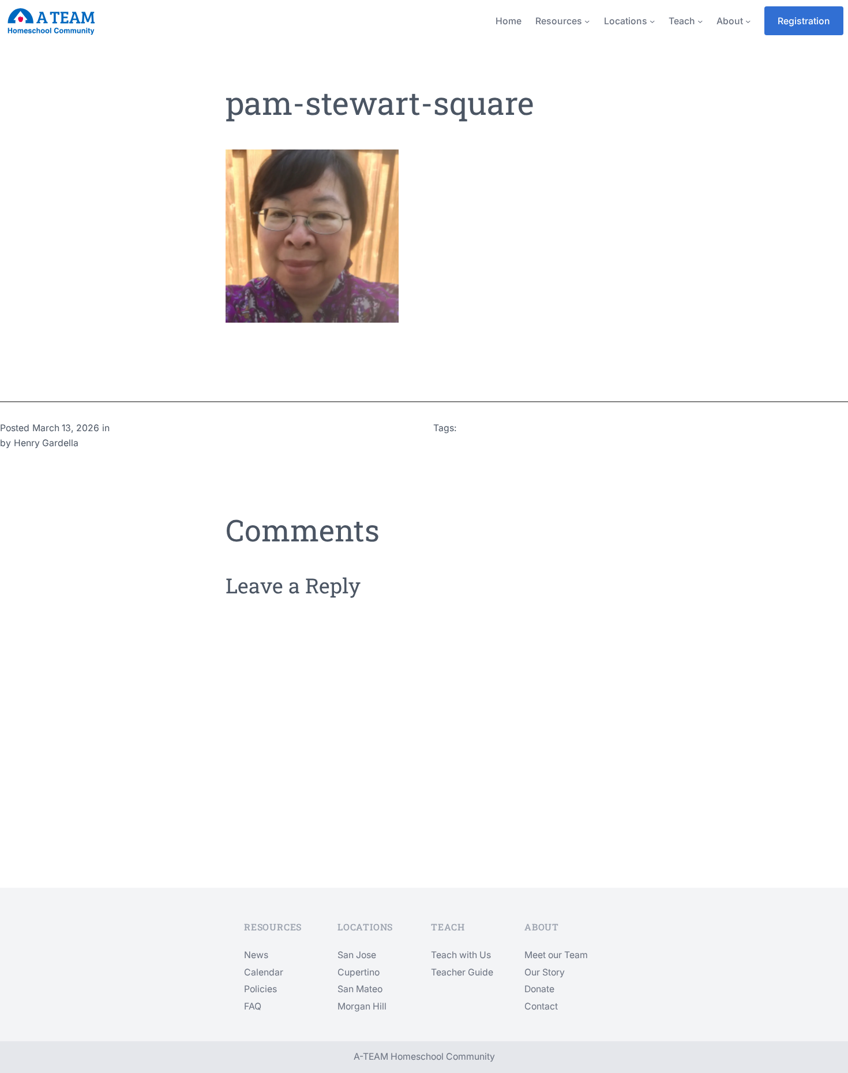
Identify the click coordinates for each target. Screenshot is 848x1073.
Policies (260, 989)
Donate (539, 989)
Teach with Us (461, 954)
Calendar (263, 972)
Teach (682, 21)
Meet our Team (556, 954)
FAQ (252, 1006)
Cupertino (358, 972)
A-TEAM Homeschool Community (424, 1056)
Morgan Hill (362, 1006)
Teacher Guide (462, 972)
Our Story (544, 972)
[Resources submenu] (587, 21)
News (256, 954)
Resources (558, 21)
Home (508, 21)
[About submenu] (748, 21)
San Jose (356, 954)
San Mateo (359, 989)
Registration (804, 21)
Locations (625, 21)
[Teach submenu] (700, 21)
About (729, 21)
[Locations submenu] (652, 21)
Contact (541, 1006)
